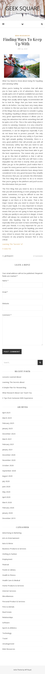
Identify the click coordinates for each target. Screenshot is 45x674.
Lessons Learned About (11, 377)
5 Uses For (6, 249)
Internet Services (9, 591)
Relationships (7, 617)
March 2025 (7, 418)
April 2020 (6, 497)
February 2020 (8, 508)
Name (5, 280)
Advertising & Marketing (11, 533)
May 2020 (6, 492)
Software (6, 622)
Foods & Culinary (9, 570)
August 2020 (7, 476)
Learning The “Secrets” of (12, 244)
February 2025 (8, 423)
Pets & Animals (8, 607)
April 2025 (6, 412)
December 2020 (8, 455)
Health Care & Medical (11, 580)
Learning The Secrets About (13, 382)
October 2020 (8, 465)
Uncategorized (8, 644)
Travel (4, 638)
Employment (7, 559)
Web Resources (22, 36)
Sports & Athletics (9, 628)
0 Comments (38, 256)
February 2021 (8, 444)
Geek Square (22, 8)
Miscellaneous (7, 596)
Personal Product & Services (13, 601)
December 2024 (8, 434)
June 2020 (6, 486)
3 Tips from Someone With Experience (17, 398)
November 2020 (8, 460)
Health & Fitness (9, 575)
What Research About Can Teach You (17, 393)
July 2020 (6, 481)
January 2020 (7, 513)
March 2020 (7, 502)
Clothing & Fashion (9, 554)
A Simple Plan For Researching (14, 387)
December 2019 (8, 518)
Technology (7, 633)
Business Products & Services (14, 548)
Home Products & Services (13, 585)
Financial (5, 564)
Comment (6, 315)
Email (5, 292)
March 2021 (7, 439)
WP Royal (28, 670)
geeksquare (9, 256)
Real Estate (7, 612)
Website (5, 303)
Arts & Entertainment (10, 538)
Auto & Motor (7, 543)
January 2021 (7, 449)
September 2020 (9, 471)
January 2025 (7, 428)
